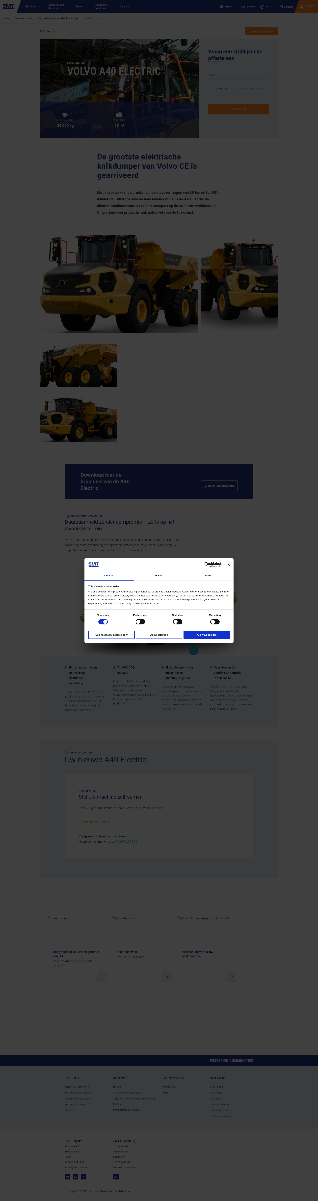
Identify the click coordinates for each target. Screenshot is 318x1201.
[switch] (140, 621)
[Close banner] (229, 564)
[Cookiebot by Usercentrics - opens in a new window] (206, 564)
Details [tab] (159, 575)
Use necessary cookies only (111, 634)
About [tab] (208, 575)
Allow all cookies (206, 634)
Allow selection (159, 634)
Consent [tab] (109, 575)
